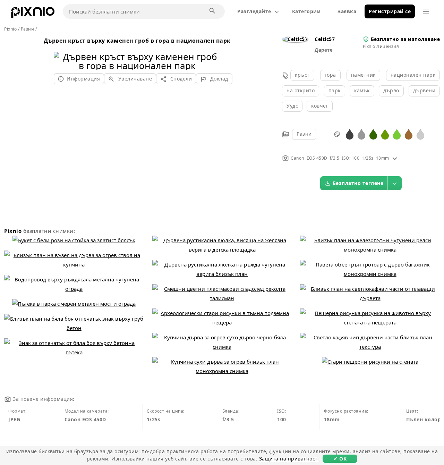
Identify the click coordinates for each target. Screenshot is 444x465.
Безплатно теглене (358, 183)
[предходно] (61, 52)
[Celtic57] (295, 39)
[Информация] (394, 158)
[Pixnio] (32, 14)
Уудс (292, 105)
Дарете (324, 50)
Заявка (347, 11)
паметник (363, 74)
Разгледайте (254, 11)
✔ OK (340, 458)
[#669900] (385, 134)
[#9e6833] (408, 134)
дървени (424, 90)
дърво (391, 90)
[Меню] (426, 11)
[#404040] (349, 134)
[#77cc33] (396, 134)
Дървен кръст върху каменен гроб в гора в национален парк (137, 40)
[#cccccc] (420, 134)
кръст (302, 74)
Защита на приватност (288, 458)
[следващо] (212, 52)
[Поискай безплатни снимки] (212, 11)
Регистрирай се (390, 11)
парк (334, 90)
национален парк (413, 74)
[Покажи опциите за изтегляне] (395, 183)
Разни (304, 133)
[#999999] (361, 134)
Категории (306, 11)
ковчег (319, 105)
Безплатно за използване (405, 39)
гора (330, 74)
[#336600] (373, 134)
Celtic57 (325, 39)
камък (362, 90)
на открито (301, 90)
